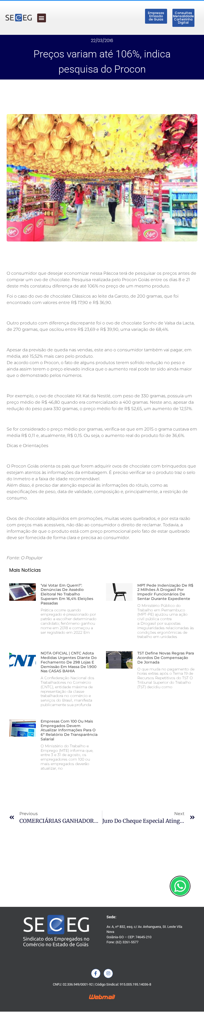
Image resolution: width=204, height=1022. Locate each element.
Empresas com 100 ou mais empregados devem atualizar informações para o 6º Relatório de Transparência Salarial (69, 730)
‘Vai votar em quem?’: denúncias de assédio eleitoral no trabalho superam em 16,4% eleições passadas (67, 594)
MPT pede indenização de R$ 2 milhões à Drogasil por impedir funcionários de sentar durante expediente (165, 592)
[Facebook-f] (95, 973)
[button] (41, 18)
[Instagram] (108, 973)
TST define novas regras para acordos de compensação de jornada (165, 658)
